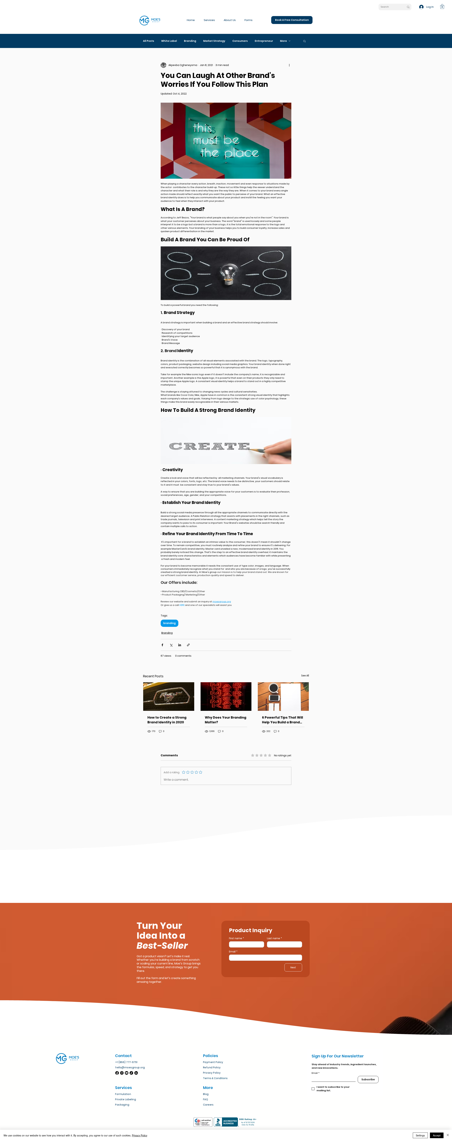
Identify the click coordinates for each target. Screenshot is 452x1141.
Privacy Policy (139, 1135)
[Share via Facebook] (162, 645)
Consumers (240, 41)
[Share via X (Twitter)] (171, 645)
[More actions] (289, 65)
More (283, 41)
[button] (442, 6)
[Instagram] (122, 1073)
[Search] (408, 7)
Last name (274, 938)
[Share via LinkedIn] (179, 645)
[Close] (448, 1135)
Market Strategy (214, 41)
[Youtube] (126, 1073)
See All (305, 675)
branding (169, 623)
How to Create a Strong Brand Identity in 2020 (166, 719)
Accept (437, 1135)
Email (233, 951)
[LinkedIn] (136, 1073)
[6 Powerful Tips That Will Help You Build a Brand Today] (283, 696)
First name (236, 938)
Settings (420, 1135)
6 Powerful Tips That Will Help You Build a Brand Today (282, 720)
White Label (169, 41)
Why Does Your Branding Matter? (225, 719)
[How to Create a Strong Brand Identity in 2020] (168, 696)
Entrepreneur (264, 41)
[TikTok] (131, 1073)
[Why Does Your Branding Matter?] (226, 696)
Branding (190, 41)
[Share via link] (188, 645)
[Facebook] (117, 1073)
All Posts (148, 41)
